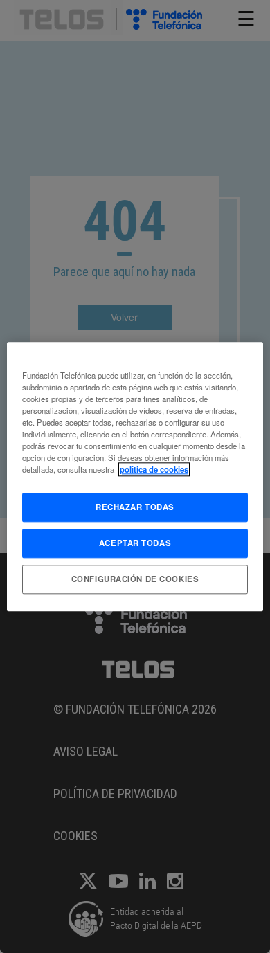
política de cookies (154, 469)
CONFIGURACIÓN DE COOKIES (135, 578)
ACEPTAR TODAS (135, 542)
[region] (135, 476)
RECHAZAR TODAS (135, 506)
